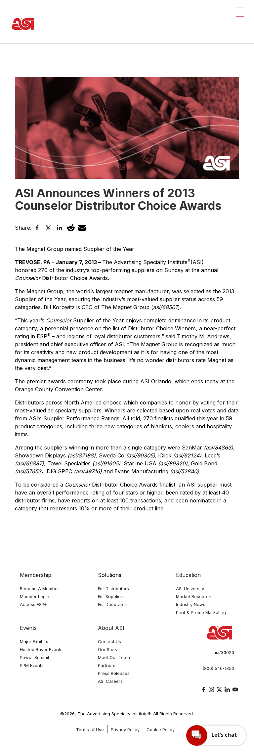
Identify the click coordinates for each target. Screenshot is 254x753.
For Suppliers (111, 596)
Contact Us (109, 641)
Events (28, 628)
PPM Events (32, 665)
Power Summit (34, 657)
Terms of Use (90, 729)
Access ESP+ (33, 604)
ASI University (190, 588)
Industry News (190, 604)
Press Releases (114, 673)
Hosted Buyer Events (41, 649)
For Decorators (113, 604)
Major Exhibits (34, 641)
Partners (106, 665)
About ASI (111, 628)
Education (188, 575)
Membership (35, 575)
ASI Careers (110, 681)
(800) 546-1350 (218, 668)
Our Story (107, 649)
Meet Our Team (114, 657)
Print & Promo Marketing (201, 612)
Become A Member (39, 588)
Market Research (193, 596)
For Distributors (113, 588)
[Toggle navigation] (240, 12)
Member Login (34, 596)
